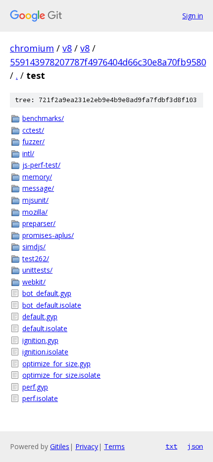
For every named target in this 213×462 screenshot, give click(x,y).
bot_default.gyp (46, 293)
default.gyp (39, 316)
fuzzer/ (33, 141)
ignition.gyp (40, 340)
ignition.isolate (45, 351)
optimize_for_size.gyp (56, 363)
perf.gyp (35, 387)
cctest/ (33, 130)
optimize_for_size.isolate (61, 375)
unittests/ (37, 270)
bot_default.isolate (51, 305)
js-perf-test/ (41, 165)
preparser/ (38, 223)
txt (171, 446)
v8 (67, 48)
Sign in (192, 15)
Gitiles (59, 446)
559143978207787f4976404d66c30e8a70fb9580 (108, 62)
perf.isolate (40, 398)
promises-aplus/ (48, 235)
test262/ (35, 258)
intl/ (28, 153)
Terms (114, 446)
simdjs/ (34, 246)
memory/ (37, 176)
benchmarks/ (43, 118)
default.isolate (44, 328)
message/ (38, 188)
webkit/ (34, 282)
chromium (32, 48)
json (195, 446)
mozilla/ (35, 212)
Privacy (86, 446)
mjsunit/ (35, 200)
